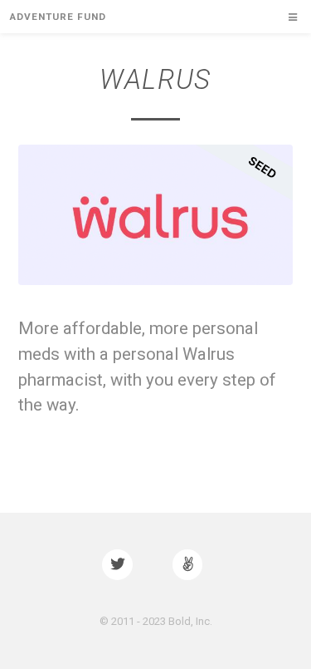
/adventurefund (191, 564)
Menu (286, 17)
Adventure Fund (57, 16)
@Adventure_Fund (120, 564)
